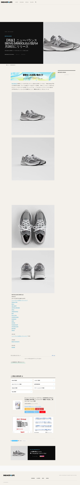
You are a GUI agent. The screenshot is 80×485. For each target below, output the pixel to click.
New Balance (14, 83)
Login (54, 355)
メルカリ (42, 412)
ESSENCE (14, 319)
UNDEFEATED (15, 311)
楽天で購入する (39, 409)
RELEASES (22, 2)
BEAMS (13, 347)
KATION (13, 323)
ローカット (24, 440)
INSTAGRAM (33, 478)
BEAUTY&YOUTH (15, 341)
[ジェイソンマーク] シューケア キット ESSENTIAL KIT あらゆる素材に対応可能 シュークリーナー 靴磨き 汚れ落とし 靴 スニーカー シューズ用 (39, 399)
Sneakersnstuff (15, 324)
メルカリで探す (37, 380)
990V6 (21, 440)
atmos (13, 309)
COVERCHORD (15, 317)
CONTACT (47, 478)
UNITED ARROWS (16, 308)
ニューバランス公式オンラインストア (20, 300)
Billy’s (13, 304)
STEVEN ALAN (15, 326)
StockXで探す (14, 380)
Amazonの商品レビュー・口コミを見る (33, 406)
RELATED (31, 2)
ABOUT (43, 478)
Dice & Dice (14, 315)
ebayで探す (14, 391)
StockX (13, 330)
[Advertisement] (40, 13)
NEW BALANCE (14, 440)
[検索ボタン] (35, 2)
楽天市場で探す (37, 384)
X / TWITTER (38, 478)
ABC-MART (14, 306)
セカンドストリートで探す (17, 384)
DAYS (13, 321)
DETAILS (27, 2)
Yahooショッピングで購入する (32, 412)
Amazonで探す (15, 388)
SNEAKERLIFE (6, 2)
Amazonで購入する (29, 409)
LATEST (16, 2)
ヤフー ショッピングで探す (39, 388)
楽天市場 (13, 328)
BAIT (13, 313)
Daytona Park (14, 302)
